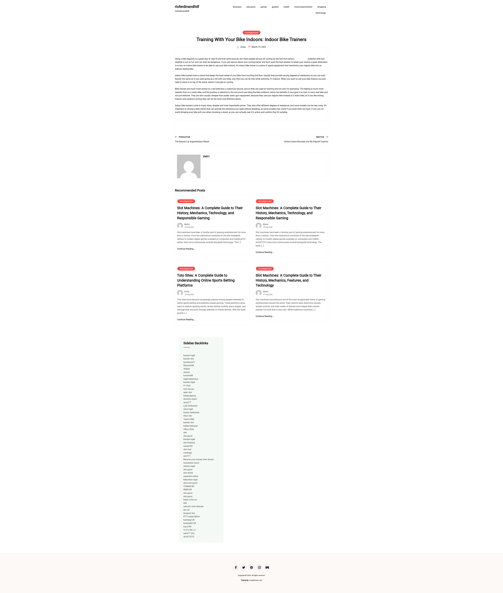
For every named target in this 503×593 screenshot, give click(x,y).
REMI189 (187, 489)
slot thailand (189, 442)
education (251, 7)
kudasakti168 (189, 523)
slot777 (186, 456)
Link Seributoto (190, 406)
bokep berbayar (190, 426)
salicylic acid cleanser (193, 506)
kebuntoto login (190, 479)
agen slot (187, 392)
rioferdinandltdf (187, 7)
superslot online (190, 476)
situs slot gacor (190, 483)
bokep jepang (189, 395)
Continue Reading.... (186, 249)
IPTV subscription (191, 516)
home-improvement (303, 7)
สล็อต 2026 (188, 429)
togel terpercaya (190, 379)
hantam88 (188, 375)
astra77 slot (188, 533)
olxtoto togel (189, 466)
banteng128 (189, 520)
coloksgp (187, 453)
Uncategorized (251, 32)
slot (185, 432)
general (275, 7)
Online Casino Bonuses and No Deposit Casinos (306, 141)
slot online (188, 473)
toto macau (188, 389)
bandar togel (189, 355)
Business (237, 7)
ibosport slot (189, 513)
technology (321, 13)
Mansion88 (188, 365)
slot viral (187, 449)
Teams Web (188, 419)
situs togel (188, 409)
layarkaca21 (189, 362)
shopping (321, 7)
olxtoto (186, 372)
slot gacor (188, 436)
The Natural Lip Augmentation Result (192, 141)
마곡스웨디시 (189, 530)
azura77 (187, 402)
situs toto (187, 416)
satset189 (188, 446)
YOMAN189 (188, 486)
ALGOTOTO (188, 536)
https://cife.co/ (190, 499)
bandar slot (188, 358)
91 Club (186, 385)
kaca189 (187, 526)
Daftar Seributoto (191, 412)
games (264, 7)
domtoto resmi (190, 399)
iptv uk (186, 510)
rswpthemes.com (255, 580)
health (286, 7)
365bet (186, 369)
